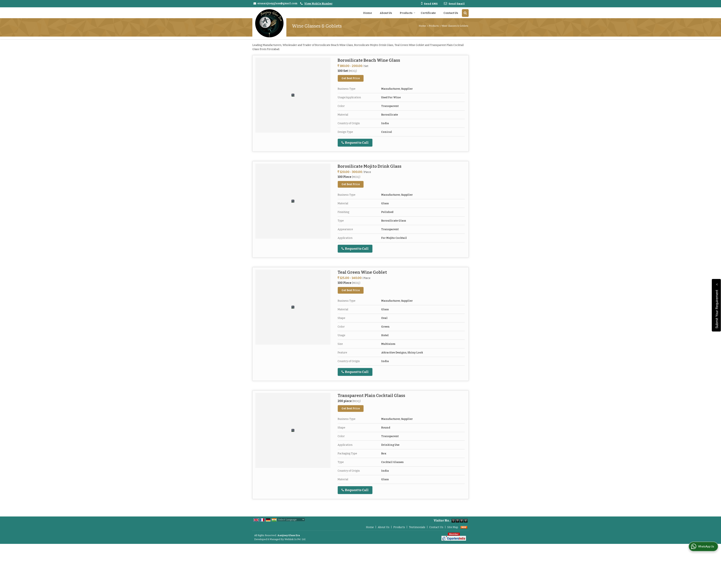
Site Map (452, 527)
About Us (386, 13)
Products (406, 13)
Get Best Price (351, 78)
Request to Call (356, 142)
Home (367, 13)
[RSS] (464, 527)
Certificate (428, 13)
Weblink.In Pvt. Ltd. (295, 539)
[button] (318, 3)
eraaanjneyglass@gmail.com (277, 3)
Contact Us (450, 13)
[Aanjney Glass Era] (269, 23)
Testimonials (417, 527)
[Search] (465, 13)
